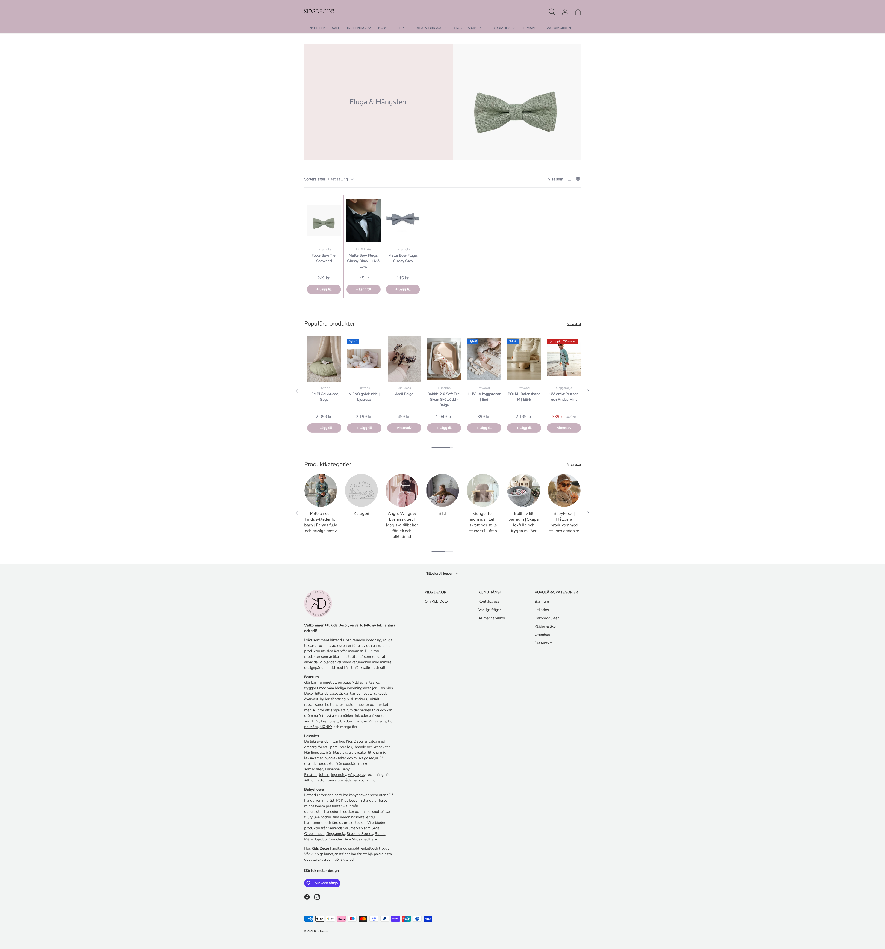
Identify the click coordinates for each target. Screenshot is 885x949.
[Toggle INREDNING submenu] (369, 28)
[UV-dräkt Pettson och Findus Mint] (564, 359)
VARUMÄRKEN (558, 27)
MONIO (326, 726)
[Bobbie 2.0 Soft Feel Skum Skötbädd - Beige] (444, 359)
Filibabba (332, 769)
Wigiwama (377, 721)
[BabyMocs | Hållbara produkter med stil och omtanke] (564, 490)
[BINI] (442, 490)
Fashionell (329, 721)
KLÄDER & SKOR (467, 27)
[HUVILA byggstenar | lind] (484, 359)
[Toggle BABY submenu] (390, 28)
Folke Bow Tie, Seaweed (324, 258)
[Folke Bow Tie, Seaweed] (324, 220)
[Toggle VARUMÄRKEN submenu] (574, 28)
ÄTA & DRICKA (429, 27)
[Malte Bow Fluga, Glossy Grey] (403, 220)
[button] (578, 12)
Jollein (324, 774)
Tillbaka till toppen (440, 573)
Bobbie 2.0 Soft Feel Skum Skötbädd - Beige (444, 399)
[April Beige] (404, 359)
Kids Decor (320, 931)
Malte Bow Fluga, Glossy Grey (403, 258)
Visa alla (574, 323)
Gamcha (360, 721)
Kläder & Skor (546, 626)
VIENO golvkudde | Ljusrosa (364, 396)
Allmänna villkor (491, 618)
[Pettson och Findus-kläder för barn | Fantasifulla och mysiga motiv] (320, 490)
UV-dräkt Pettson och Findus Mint (563, 396)
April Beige (404, 394)
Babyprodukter (547, 618)
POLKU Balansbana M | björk (524, 396)
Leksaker (542, 609)
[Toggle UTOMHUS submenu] (513, 28)
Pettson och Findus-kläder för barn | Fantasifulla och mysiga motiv (320, 522)
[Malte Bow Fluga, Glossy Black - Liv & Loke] (363, 220)
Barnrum (542, 601)
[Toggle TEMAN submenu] (538, 28)
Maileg (317, 769)
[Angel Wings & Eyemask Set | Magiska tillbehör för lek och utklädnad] (402, 490)
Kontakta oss (488, 601)
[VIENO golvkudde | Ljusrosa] (364, 359)
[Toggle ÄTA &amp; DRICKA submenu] (445, 28)
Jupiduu (346, 721)
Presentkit (543, 643)
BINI (442, 513)
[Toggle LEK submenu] (408, 28)
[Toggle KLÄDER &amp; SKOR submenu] (484, 28)
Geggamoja (335, 833)
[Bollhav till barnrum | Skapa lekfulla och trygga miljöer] (523, 490)
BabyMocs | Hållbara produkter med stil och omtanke (564, 522)
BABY (382, 27)
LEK (402, 27)
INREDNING (356, 27)
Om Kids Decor (437, 601)
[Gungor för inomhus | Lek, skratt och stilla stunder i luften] (483, 490)
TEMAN (528, 27)
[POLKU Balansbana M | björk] (524, 359)
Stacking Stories (360, 833)
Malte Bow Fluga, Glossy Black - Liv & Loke (363, 261)
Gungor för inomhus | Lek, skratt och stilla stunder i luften (483, 522)
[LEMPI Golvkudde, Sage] (324, 359)
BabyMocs (351, 839)
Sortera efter (314, 179)
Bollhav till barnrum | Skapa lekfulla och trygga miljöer (523, 522)
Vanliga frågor (489, 609)
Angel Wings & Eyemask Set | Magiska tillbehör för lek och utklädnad (402, 525)
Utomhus (542, 634)
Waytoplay (356, 774)
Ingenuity (338, 774)
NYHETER (317, 27)
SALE (336, 27)
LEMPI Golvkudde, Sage (324, 396)
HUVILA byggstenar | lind (484, 396)
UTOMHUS (501, 27)
